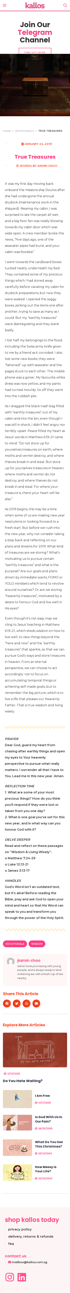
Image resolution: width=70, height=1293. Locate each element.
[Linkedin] (22, 1277)
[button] (7, 1003)
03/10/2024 (45, 1178)
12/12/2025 (13, 1073)
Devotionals (25, 130)
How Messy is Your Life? (45, 1169)
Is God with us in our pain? (48, 1119)
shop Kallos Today (32, 1220)
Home (7, 130)
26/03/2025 (45, 1128)
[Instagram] (10, 1277)
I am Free (42, 1095)
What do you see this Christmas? (49, 1144)
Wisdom (37, 943)
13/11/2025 (44, 1102)
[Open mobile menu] (4, 5)
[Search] (65, 5)
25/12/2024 (45, 1153)
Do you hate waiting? (23, 1080)
